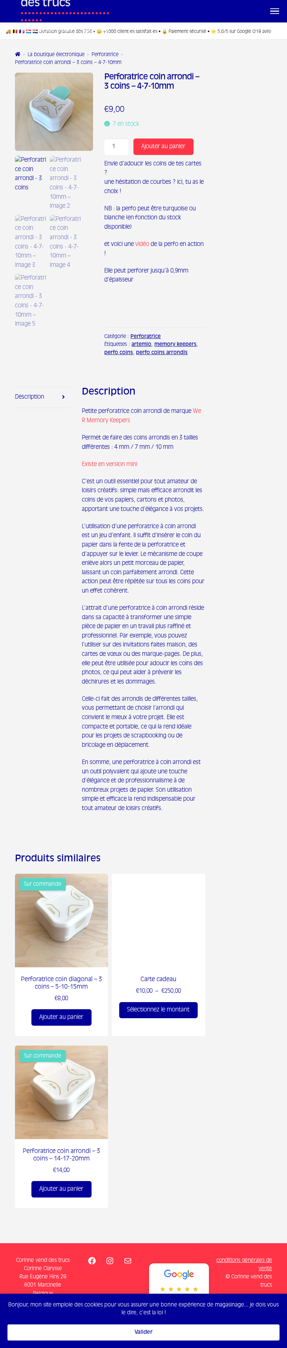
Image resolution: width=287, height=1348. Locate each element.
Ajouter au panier (163, 146)
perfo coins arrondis (162, 352)
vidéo (142, 244)
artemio (141, 344)
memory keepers (175, 344)
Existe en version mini (109, 464)
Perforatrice (105, 54)
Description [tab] (29, 397)
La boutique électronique (56, 54)
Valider (143, 1332)
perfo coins (118, 352)
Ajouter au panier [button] (35, 990)
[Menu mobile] (274, 11)
